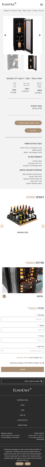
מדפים (40, 296)
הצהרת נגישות (22, 425)
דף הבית (41, 10)
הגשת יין (34, 10)
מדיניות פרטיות (22, 420)
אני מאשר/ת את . (29, 357)
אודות (22, 405)
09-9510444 (40, 439)
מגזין (22, 410)
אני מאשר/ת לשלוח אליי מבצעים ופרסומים (26, 363)
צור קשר (22, 415)
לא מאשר (19, 464)
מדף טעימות (22, 232)
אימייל (41, 336)
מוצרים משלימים (22, 400)
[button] (40, 35)
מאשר (28, 464)
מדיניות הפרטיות (23, 357)
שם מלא (40, 315)
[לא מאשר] (41, 457)
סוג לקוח (40, 347)
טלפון (41, 326)
